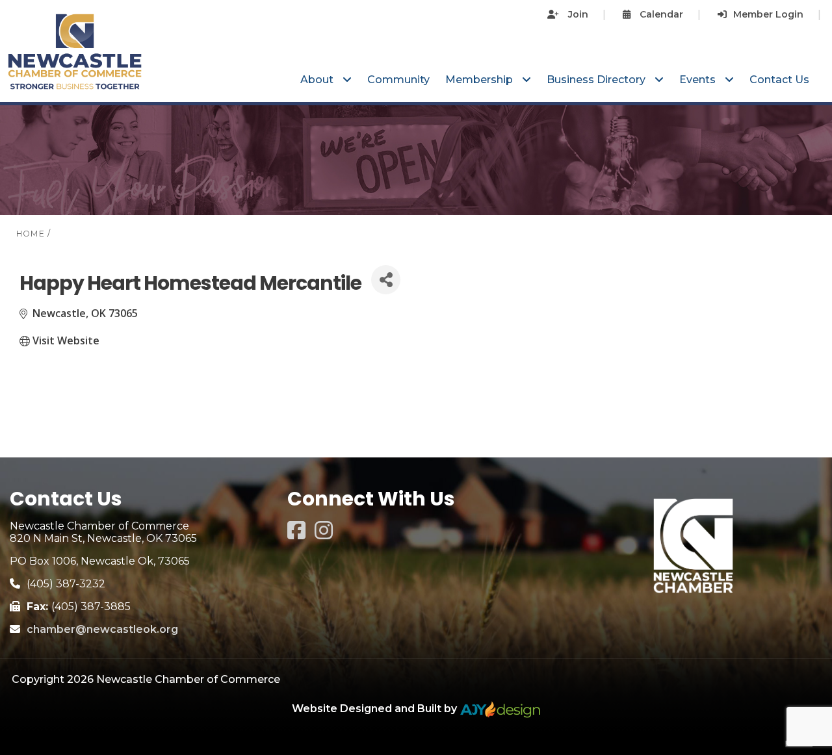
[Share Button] (385, 279)
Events (698, 79)
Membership (480, 79)
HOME (30, 233)
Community (398, 79)
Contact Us (779, 79)
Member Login (768, 14)
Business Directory (597, 79)
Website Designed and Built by (376, 708)
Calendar (660, 14)
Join (577, 14)
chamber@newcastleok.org (102, 629)
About (318, 79)
